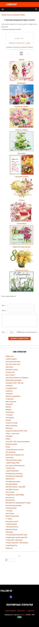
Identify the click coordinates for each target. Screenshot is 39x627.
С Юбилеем (9, 386)
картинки (24, 47)
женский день (17, 47)
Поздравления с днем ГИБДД (15, 495)
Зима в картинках (11, 401)
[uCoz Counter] (10, 561)
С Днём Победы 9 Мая (12, 463)
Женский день (21, 83)
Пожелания (9, 393)
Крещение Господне (12, 369)
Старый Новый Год (11, 545)
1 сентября (9, 511)
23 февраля (9, 436)
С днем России (10, 468)
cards (28, 43)
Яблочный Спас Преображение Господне (18, 503)
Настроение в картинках (13, 361)
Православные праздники (13, 380)
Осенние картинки (11, 508)
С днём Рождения (11, 359)
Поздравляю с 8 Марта (21, 106)
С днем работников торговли (15, 449)
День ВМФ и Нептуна (12, 489)
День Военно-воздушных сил (15, 455)
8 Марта (22, 15)
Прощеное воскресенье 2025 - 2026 (16, 431)
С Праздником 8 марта (21, 270)
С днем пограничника (12, 471)
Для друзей (9, 404)
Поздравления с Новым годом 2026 (16, 537)
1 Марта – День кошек (12, 433)
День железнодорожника (13, 505)
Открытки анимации (13, 15)
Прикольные (9, 367)
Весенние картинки (11, 444)
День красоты (10, 497)
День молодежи (11, 452)
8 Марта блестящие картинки (21, 247)
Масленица (9, 428)
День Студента (10, 375)
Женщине (8, 409)
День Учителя (10, 513)
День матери (9, 457)
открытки (9, 47)
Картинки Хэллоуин (11, 529)
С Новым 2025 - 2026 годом (14, 540)
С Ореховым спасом (12, 527)
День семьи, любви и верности (15, 465)
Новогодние (9, 532)
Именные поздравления (13, 396)
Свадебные (9, 391)
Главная (4, 15)
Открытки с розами (12, 423)
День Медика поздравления (14, 476)
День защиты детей (12, 521)
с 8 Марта (21, 200)
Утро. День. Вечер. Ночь (13, 364)
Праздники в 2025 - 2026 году (14, 383)
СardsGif (11, 4)
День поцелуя (10, 492)
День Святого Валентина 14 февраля (17, 378)
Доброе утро (10, 356)
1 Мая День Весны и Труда (14, 460)
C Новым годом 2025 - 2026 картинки (17, 543)
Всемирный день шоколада (14, 473)
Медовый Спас (10, 500)
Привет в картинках (12, 425)
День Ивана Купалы (12, 484)
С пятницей (9, 415)
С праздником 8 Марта (21, 177)
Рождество (9, 548)
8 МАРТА (21, 60)
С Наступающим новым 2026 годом (16, 535)
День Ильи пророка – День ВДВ (15, 487)
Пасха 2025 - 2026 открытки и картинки (17, 441)
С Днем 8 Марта (21, 223)
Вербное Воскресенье (12, 516)
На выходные (10, 417)
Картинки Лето (10, 479)
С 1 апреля (9, 519)
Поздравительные (11, 388)
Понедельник (10, 412)
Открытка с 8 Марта (21, 130)
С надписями (10, 399)
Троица (8, 447)
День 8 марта (22, 153)
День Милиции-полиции (13, 481)
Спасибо (8, 420)
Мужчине (8, 407)
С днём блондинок (11, 524)
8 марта (30, 47)
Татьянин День (10, 372)
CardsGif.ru (23, 615)
